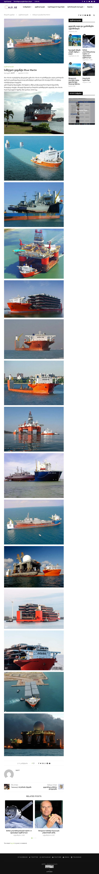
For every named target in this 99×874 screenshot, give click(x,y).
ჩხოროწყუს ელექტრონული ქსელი (23, 1)
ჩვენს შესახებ (7, 1)
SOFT (13, 73)
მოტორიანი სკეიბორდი (86, 79)
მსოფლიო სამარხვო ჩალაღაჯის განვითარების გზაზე (48, 832)
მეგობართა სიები (81, 110)
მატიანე (89, 7)
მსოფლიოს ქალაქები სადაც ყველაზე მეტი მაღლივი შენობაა (74, 81)
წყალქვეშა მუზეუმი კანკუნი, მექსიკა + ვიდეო (75, 52)
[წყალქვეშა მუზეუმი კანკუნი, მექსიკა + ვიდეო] (75, 41)
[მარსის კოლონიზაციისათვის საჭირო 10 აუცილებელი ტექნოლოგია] (19, 814)
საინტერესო (27, 7)
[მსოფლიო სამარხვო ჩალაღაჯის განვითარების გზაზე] (49, 814)
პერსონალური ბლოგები (75, 7)
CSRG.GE (37, 1)
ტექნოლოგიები (40, 7)
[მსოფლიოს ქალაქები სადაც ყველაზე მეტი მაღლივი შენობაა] (75, 69)
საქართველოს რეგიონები (56, 7)
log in (12, 843)
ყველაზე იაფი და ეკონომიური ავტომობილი (81, 27)
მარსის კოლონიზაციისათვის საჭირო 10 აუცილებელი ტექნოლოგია (19, 832)
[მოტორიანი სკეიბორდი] (89, 69)
